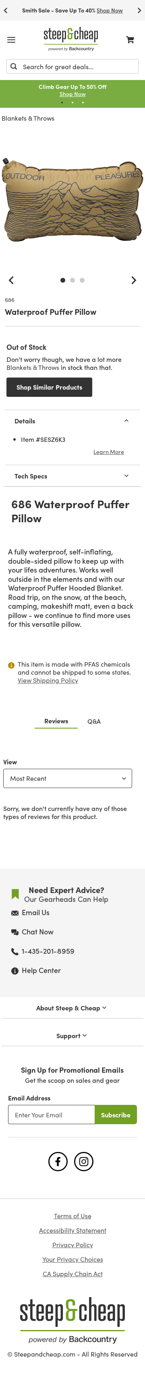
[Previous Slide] (5, 10)
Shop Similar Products (49, 386)
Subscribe (115, 1114)
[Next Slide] (139, 10)
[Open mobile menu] (11, 40)
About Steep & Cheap (68, 1007)
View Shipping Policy (48, 680)
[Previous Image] (11, 280)
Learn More (108, 452)
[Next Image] (133, 280)
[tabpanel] (72, 787)
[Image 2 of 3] (72, 280)
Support (68, 1035)
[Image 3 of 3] (82, 280)
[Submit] (13, 66)
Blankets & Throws (28, 118)
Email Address (29, 1098)
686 (9, 300)
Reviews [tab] (56, 720)
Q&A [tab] (94, 720)
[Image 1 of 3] (63, 280)
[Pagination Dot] (62, 103)
